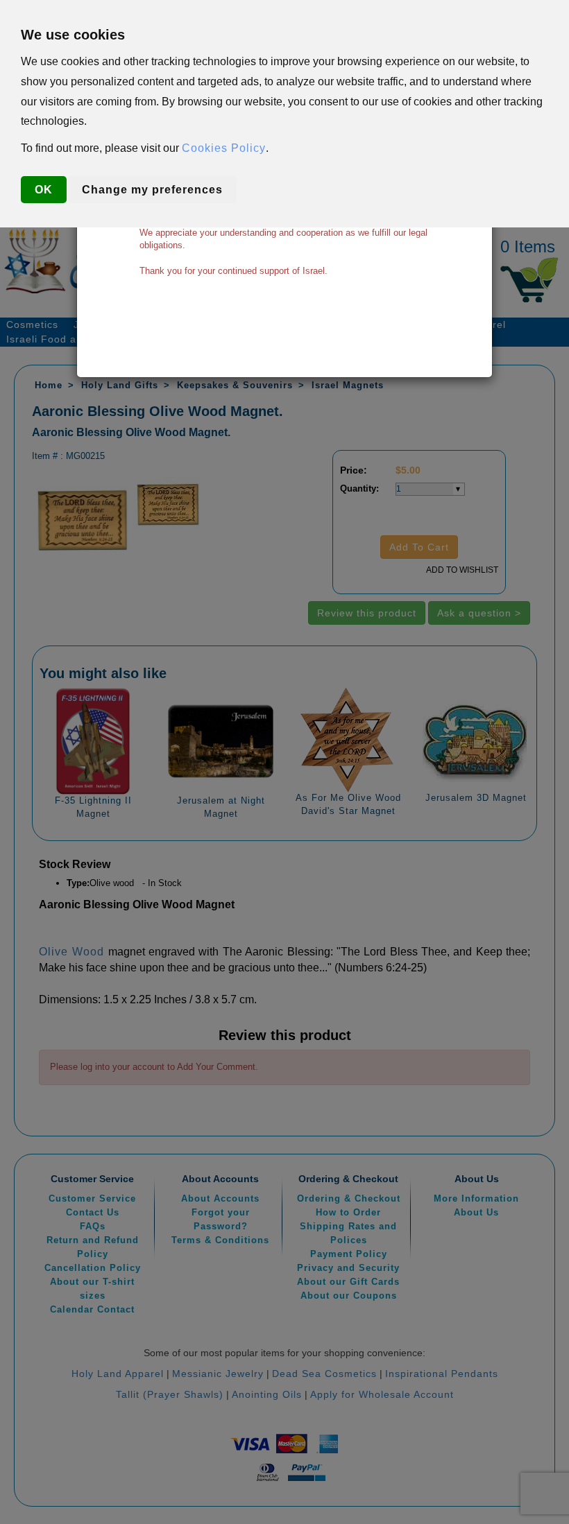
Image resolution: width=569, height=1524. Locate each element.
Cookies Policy (224, 148)
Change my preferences (152, 190)
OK (44, 190)
